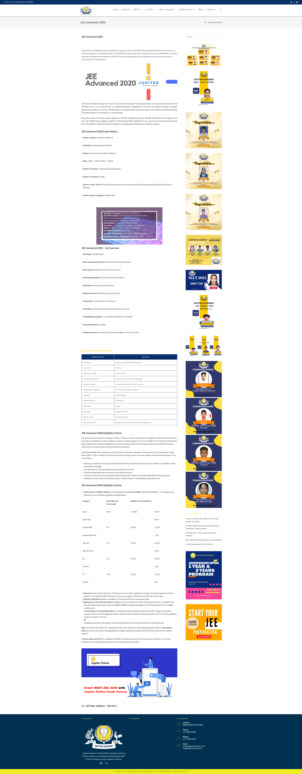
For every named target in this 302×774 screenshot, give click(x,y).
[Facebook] (101, 763)
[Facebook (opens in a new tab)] (291, 2)
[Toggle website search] (221, 9)
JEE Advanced (86, 104)
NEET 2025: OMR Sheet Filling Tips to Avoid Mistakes (204, 540)
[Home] (205, 22)
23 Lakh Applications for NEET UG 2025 (199, 544)
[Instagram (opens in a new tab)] (294, 2)
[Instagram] (106, 763)
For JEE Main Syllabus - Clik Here (99, 705)
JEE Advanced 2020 (215, 22)
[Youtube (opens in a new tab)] (297, 2)
